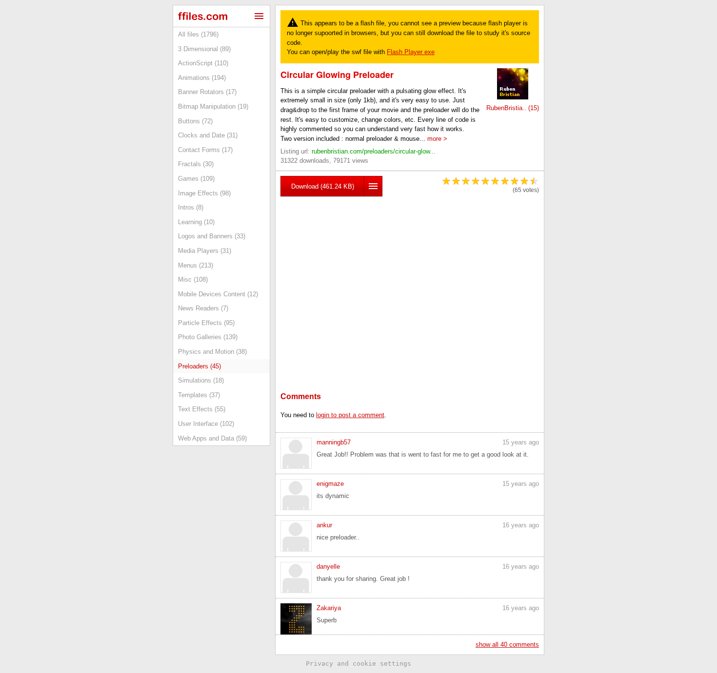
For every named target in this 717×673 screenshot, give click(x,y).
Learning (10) (196, 222)
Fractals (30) (196, 164)
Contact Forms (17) (205, 150)
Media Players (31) (204, 250)
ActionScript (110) (203, 63)
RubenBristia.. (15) (512, 108)
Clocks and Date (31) (208, 135)
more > (437, 138)
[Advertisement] (409, 279)
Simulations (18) (201, 380)
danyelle (328, 566)
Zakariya (329, 608)
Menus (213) (195, 265)
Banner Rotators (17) (207, 92)
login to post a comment (350, 415)
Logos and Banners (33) (211, 236)
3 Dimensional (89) (204, 49)
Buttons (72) (195, 121)
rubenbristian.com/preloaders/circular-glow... (374, 151)
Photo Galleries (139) (208, 337)
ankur (324, 525)
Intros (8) (190, 207)
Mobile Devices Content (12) (218, 294)
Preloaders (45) (199, 366)
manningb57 (334, 442)
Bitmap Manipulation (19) (213, 106)
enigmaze (330, 483)
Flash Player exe (411, 52)
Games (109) (196, 178)
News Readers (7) (203, 308)
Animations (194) (202, 77)
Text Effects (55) (201, 409)
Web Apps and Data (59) (212, 438)
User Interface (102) (206, 423)
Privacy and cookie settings (358, 663)
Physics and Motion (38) (212, 351)
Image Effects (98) (204, 193)
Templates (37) (199, 395)
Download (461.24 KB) (322, 186)
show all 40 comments (507, 644)
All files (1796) (198, 34)
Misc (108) (193, 279)
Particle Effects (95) (206, 323)
